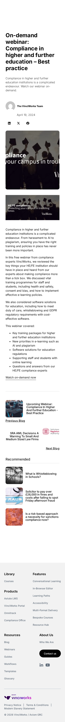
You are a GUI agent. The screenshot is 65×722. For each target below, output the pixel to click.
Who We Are (46, 642)
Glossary (9, 678)
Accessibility (40, 602)
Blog (6, 642)
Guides (8, 656)
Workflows (10, 663)
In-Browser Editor (43, 588)
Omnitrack (10, 613)
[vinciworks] (41, 665)
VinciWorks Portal (14, 605)
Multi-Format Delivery (45, 610)
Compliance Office (14, 620)
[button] (9, 123)
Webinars (9, 649)
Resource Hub (41, 624)
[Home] (22, 6)
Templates (10, 671)
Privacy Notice (12, 704)
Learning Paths (41, 595)
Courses (9, 581)
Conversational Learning (47, 581)
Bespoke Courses (43, 617)
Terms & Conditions (37, 704)
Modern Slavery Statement (19, 708)
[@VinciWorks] (48, 665)
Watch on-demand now (21, 377)
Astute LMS (11, 598)
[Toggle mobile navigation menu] (56, 6)
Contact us (50, 653)
